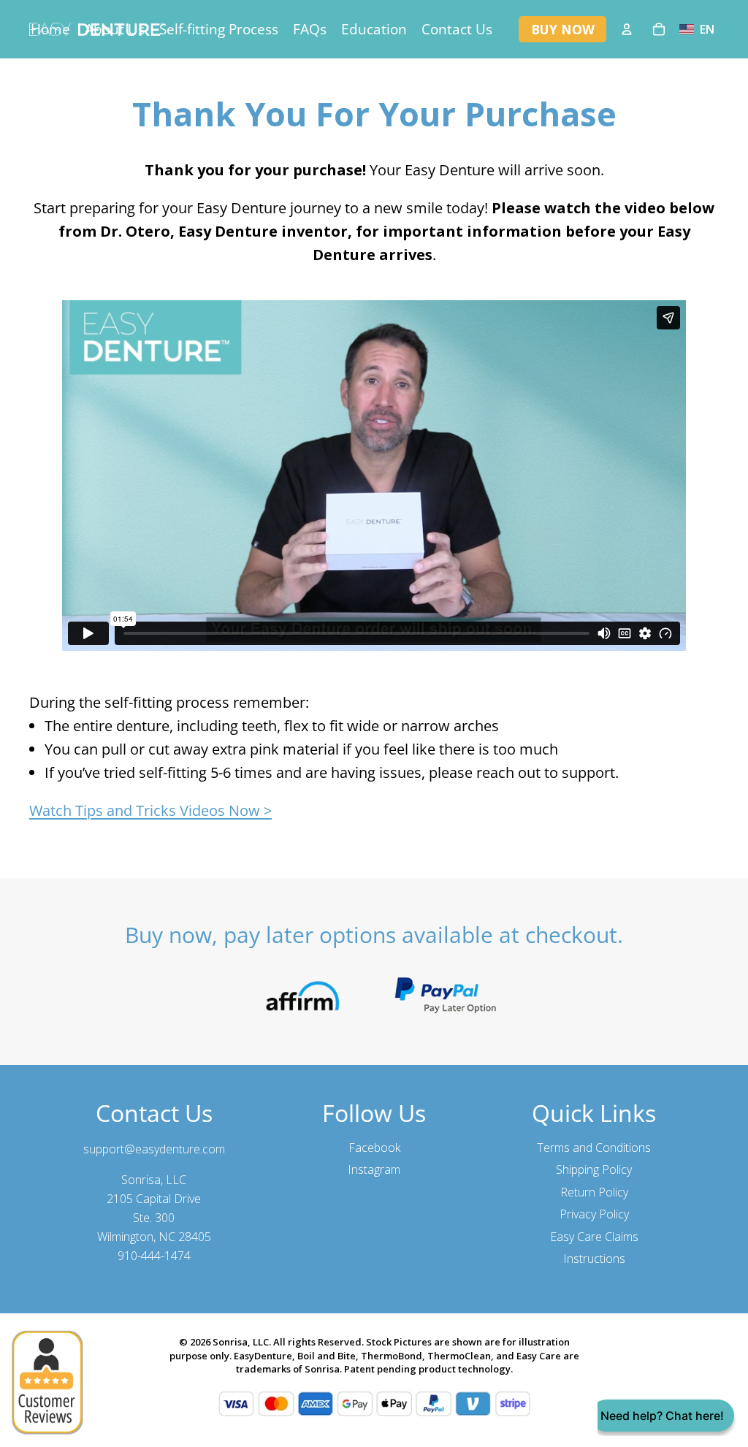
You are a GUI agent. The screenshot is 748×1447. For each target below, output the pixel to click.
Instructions (594, 1259)
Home (50, 29)
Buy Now (563, 29)
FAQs (310, 29)
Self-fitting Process (218, 29)
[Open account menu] (627, 29)
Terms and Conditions (594, 1147)
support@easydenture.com (154, 1149)
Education (374, 29)
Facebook (374, 1147)
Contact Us (456, 29)
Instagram (374, 1169)
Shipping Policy (594, 1169)
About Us (115, 29)
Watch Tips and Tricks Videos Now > (150, 810)
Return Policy (594, 1192)
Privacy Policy (594, 1214)
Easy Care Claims (594, 1237)
